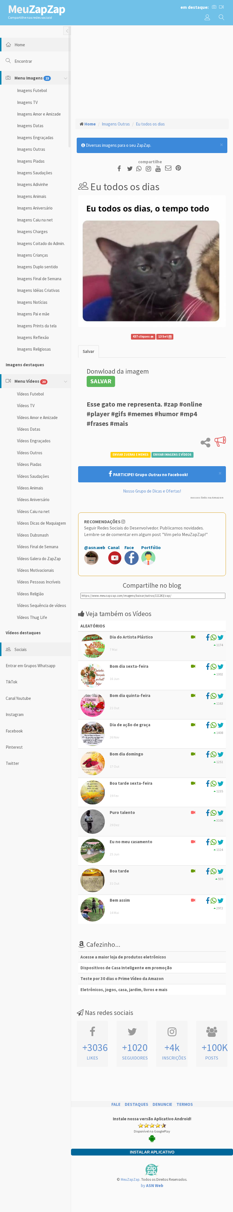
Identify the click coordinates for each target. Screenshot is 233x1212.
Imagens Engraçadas (35, 137)
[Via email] (168, 168)
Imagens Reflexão (33, 337)
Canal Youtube (18, 698)
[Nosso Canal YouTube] (159, 168)
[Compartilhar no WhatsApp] (140, 168)
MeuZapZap (130, 1179)
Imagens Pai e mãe (33, 314)
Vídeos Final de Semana (37, 546)
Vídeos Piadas (29, 464)
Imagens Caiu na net (35, 220)
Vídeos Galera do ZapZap (39, 558)
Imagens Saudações (34, 172)
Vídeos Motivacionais (35, 570)
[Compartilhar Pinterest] (178, 168)
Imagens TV (27, 102)
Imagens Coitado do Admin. (41, 243)
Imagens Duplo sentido (37, 266)
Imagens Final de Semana (39, 278)
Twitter (12, 763)
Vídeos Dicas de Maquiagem (41, 523)
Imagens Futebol (32, 90)
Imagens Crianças (32, 255)
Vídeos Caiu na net (33, 511)
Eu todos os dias (150, 124)
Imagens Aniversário (35, 208)
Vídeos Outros (29, 452)
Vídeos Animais (30, 488)
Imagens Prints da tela (37, 325)
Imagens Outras (31, 149)
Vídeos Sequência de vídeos (41, 605)
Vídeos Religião (30, 593)
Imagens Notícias (32, 302)
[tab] (88, 351)
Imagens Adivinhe (32, 184)
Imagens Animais (31, 196)
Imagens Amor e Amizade (39, 114)
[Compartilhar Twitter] (131, 168)
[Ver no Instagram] (149, 168)
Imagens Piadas (31, 161)
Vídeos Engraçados (34, 440)
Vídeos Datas (28, 429)
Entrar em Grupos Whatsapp (30, 665)
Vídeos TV (26, 405)
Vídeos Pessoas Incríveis (39, 582)
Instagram (15, 714)
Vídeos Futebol (30, 394)
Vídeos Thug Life (32, 617)
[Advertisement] (152, 71)
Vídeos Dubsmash (33, 535)
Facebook (14, 731)
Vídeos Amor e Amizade (37, 417)
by (152, 1185)
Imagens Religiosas (34, 349)
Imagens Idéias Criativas (38, 290)
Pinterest (14, 747)
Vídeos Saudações (33, 476)
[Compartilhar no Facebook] (121, 168)
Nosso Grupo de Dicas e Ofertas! (152, 491)
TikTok (11, 682)
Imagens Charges (32, 231)
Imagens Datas (30, 125)
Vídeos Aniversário (33, 499)
